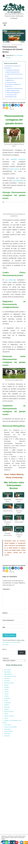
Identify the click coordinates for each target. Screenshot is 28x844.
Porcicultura (7, 724)
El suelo (6, 696)
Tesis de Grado (8, 731)
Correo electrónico (9, 620)
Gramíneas (7, 702)
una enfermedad (10, 280)
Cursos (6, 694)
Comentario (6, 589)
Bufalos (6, 685)
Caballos (6, 687)
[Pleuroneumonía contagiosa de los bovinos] (14, 42)
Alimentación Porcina (10, 676)
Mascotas (7, 707)
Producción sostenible (10, 727)
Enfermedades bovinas (16, 44)
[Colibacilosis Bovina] (8, 508)
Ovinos (6, 713)
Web (4, 627)
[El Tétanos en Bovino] (19, 532)
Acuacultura (7, 669)
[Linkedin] (15, 105)
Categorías (6, 658)
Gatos (6, 700)
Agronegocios (8, 674)
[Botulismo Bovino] (19, 520)
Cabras (6, 689)
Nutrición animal (8, 711)
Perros (6, 718)
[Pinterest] (21, 105)
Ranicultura (7, 729)
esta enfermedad (17, 180)
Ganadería (7, 698)
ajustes (3, 838)
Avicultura (7, 680)
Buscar (4, 649)
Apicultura (7, 678)
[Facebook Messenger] (18, 105)
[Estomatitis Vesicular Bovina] (8, 531)
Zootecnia (7, 736)
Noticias (6, 709)
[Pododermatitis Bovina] (8, 497)
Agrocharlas (7, 672)
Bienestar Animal (9, 683)
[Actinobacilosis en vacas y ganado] (19, 497)
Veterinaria (7, 733)
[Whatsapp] (7, 105)
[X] (12, 105)
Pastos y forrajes (9, 716)
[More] (26, 842)
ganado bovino (14, 169)
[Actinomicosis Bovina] (8, 520)
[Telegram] (10, 105)
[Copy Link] (7, 108)
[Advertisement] (14, 753)
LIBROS (6, 705)
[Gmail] (4, 108)
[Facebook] (4, 105)
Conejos (6, 691)
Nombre (5, 613)
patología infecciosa (18, 159)
